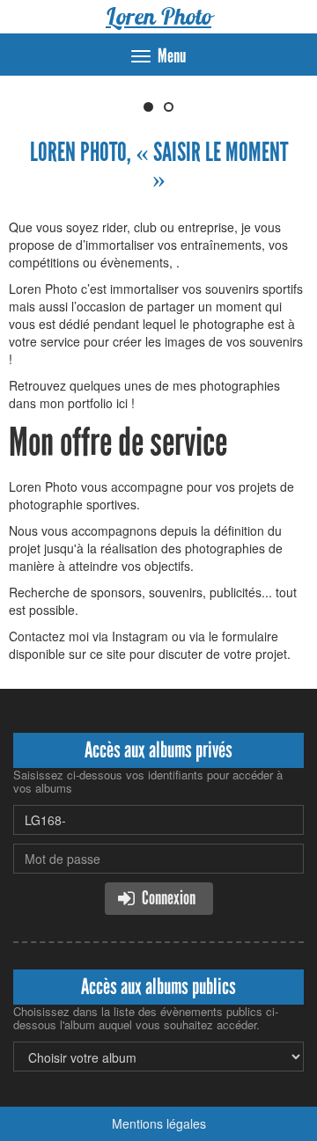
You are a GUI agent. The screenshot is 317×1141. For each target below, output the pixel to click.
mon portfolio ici (84, 403)
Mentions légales (159, 1123)
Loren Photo (158, 16)
